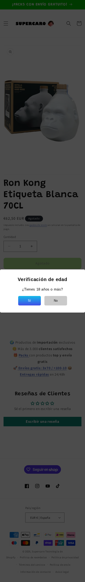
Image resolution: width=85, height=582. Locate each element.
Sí (29, 300)
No (56, 300)
